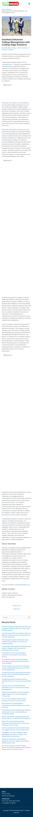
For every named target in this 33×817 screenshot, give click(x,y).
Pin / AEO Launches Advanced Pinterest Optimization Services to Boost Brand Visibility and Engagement (15, 687)
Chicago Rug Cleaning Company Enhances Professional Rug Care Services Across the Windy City (16, 681)
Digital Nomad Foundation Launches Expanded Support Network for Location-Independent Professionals (15, 694)
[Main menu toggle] (29, 4)
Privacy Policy (6, 793)
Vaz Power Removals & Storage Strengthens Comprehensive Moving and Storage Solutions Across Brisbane (15, 661)
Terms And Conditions (8, 796)
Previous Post (16, 605)
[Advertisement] (16, 768)
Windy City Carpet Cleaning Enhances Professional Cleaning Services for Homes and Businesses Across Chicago (15, 723)
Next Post (16, 609)
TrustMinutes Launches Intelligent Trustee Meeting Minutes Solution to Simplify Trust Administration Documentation (14, 734)
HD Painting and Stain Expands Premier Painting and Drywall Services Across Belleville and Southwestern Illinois (16, 712)
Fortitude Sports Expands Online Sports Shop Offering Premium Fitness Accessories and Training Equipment (15, 641)
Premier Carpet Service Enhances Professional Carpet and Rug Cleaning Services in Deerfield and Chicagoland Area (15, 667)
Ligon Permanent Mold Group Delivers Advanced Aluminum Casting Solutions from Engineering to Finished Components (16, 635)
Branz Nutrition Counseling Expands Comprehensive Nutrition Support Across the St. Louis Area (16, 705)
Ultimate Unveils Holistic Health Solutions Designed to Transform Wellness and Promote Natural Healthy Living (15, 741)
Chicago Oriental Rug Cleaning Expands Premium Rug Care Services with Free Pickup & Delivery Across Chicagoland (16, 674)
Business (24, 48)
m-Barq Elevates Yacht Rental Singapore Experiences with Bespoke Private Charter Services (14, 654)
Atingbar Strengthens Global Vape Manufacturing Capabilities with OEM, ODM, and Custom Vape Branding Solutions (16, 628)
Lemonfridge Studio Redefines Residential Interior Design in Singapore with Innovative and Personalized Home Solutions (16, 648)
